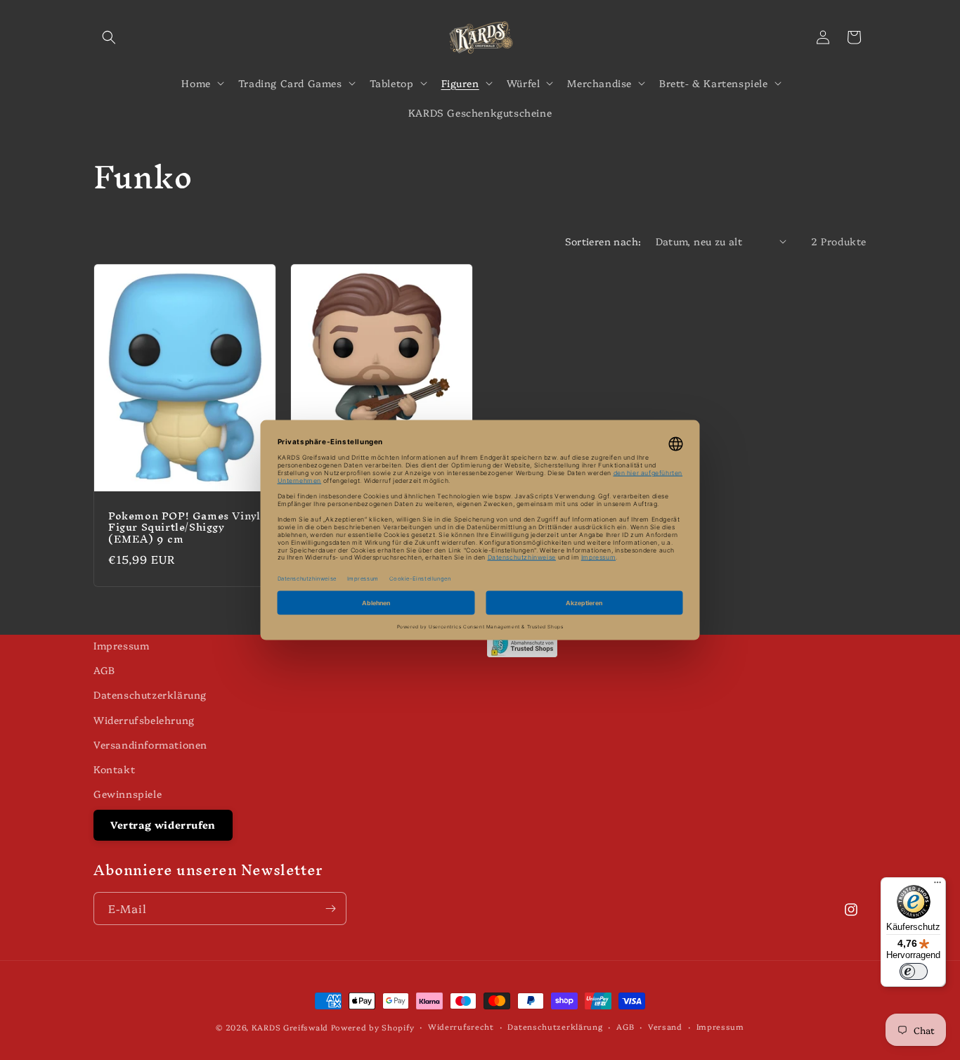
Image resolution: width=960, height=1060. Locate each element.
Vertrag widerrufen (163, 824)
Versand (665, 1026)
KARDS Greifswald (290, 1027)
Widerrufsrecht (461, 1026)
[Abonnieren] (330, 908)
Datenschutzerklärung (150, 694)
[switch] (914, 971)
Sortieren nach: (603, 241)
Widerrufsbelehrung (144, 720)
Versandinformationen (150, 744)
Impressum (121, 645)
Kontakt (114, 769)
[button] (108, 37)
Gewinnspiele (127, 794)
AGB (104, 670)
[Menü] (937, 885)
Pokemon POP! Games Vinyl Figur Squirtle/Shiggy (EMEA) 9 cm (184, 527)
